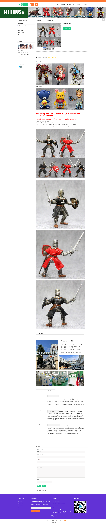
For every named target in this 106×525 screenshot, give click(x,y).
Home (58, 4)
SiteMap (61, 520)
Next (59, 35)
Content (38, 464)
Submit (38, 485)
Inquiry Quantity (40, 454)
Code (38, 479)
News (74, 4)
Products (69, 4)
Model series (20, 23)
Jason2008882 (23, 56)
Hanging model (21, 32)
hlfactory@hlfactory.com (25, 54)
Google (51, 522)
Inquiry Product (40, 449)
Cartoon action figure (22, 27)
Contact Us (84, 4)
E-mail (38, 459)
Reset (44, 485)
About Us (63, 4)
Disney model (20, 30)
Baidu (54, 522)
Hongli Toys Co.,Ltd (48, 520)
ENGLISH (85, 0)
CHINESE (80, 0)
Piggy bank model (21, 34)
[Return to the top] (103, 20)
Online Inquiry (67, 28)
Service (78, 4)
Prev (39, 35)
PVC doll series (48, 20)
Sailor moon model (22, 25)
